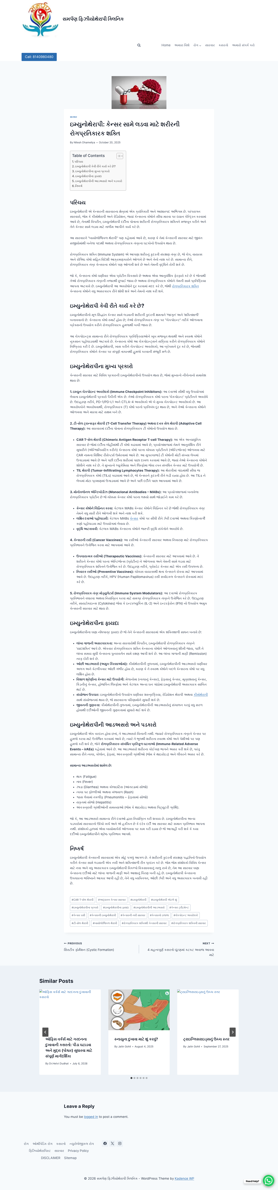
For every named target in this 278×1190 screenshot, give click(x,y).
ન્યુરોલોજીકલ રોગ (82, 1144)
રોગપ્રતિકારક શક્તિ (185, 286)
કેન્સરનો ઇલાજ (159, 915)
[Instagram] (119, 1143)
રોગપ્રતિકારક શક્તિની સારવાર (188, 923)
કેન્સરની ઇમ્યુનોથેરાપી (103, 915)
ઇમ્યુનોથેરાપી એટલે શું (164, 899)
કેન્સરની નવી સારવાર (133, 915)
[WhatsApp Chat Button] (268, 1180)
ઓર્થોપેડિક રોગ (42, 1144)
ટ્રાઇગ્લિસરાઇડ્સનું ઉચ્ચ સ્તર (206, 1039)
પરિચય (79, 161)
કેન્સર (134, 518)
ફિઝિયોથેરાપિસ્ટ (40, 1151)
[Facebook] (105, 1143)
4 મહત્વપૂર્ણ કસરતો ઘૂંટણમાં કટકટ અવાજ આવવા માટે (181, 949)
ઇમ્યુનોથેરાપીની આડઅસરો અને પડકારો (98, 181)
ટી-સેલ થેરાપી (80, 923)
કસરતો (223, 45)
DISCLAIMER (50, 1158)
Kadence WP (184, 1178)
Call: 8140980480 (39, 57)
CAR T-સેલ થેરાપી (82, 899)
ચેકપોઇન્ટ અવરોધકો (186, 915)
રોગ (26, 1144)
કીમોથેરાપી (201, 695)
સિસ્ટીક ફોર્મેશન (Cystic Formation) (89, 947)
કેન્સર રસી (78, 915)
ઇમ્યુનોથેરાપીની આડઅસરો (149, 907)
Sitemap (70, 1158)
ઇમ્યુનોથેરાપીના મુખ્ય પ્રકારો (92, 171)
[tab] (131, 1078)
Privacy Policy (78, 1151)
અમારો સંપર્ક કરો (243, 45)
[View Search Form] (139, 45)
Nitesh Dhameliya (84, 142)
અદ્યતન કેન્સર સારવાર (112, 899)
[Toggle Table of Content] (118, 156)
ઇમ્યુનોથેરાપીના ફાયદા (88, 176)
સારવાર (210, 45)
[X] (112, 1143)
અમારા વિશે (181, 45)
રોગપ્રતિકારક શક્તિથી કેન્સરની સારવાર (144, 923)
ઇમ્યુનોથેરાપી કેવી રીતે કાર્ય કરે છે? (95, 166)
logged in (91, 1117)
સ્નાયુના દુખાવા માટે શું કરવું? (136, 1039)
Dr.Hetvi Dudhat (59, 1063)
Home (166, 45)
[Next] (233, 1032)
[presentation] (70, 1009)
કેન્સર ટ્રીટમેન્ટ (179, 907)
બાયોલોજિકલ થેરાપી (105, 923)
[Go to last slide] (45, 1032)
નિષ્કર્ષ (78, 186)
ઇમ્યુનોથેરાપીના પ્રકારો (85, 907)
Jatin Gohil (124, 1046)
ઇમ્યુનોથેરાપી (138, 899)
